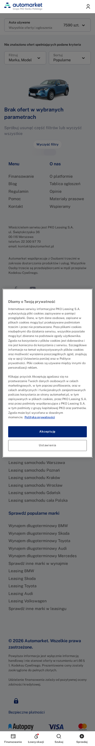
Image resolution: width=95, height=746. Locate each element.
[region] (47, 373)
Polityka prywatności (40, 417)
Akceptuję (47, 431)
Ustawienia (47, 445)
